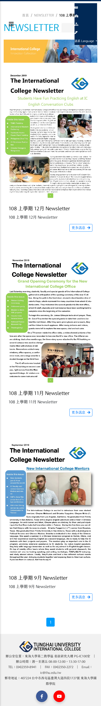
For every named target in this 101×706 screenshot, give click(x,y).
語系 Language (85, 40)
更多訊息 (78, 227)
